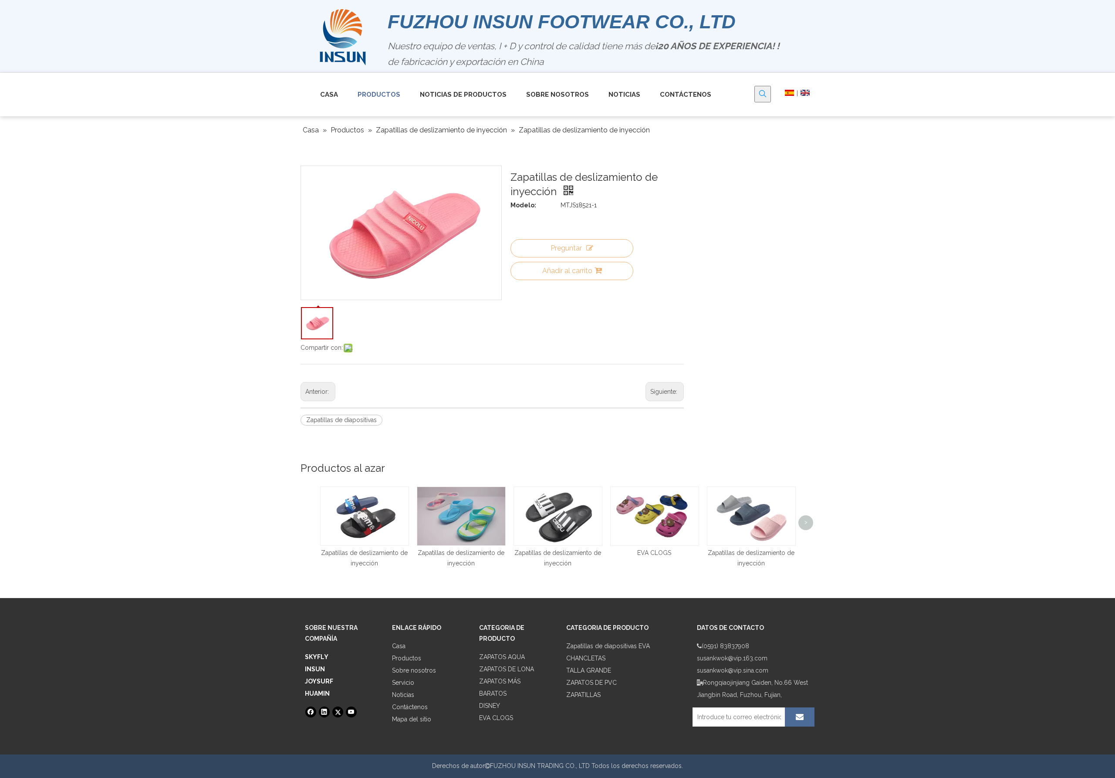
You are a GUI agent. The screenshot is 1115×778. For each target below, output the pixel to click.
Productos (406, 658)
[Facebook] (310, 712)
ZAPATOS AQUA (502, 656)
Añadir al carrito (567, 271)
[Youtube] (351, 712)
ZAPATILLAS (583, 694)
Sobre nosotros (414, 670)
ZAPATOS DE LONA (506, 669)
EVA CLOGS (654, 552)
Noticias (403, 694)
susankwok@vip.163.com (732, 658)
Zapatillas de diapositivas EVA (608, 646)
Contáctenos (410, 707)
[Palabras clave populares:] (762, 94)
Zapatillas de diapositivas (341, 419)
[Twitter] (337, 712)
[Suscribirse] (799, 717)
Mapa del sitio (411, 719)
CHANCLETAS (585, 658)
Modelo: (523, 205)
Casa (398, 646)
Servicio (403, 682)
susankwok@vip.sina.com (732, 670)
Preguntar (566, 248)
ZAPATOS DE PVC (591, 682)
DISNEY (489, 705)
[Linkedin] (324, 712)
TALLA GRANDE (588, 670)
